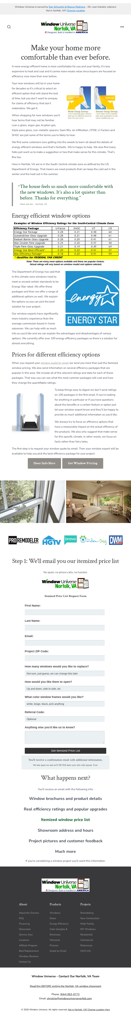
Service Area (26, 934)
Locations (24, 940)
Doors (53, 918)
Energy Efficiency (59, 923)
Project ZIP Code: (37, 651)
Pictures (54, 945)
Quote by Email (58, 950)
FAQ (21, 918)
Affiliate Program (28, 945)
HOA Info (85, 950)
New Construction (90, 918)
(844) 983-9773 (70, 994)
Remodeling (86, 912)
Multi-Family (87, 923)
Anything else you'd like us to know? (50, 727)
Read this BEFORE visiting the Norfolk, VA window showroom (65, 986)
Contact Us (25, 961)
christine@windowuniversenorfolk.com (69, 998)
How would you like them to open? (48, 681)
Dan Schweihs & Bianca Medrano (67, 6)
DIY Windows (88, 929)
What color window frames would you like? (54, 697)
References (86, 945)
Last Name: (32, 620)
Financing (24, 923)
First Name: (33, 605)
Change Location (76, 10)
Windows (55, 912)
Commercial (86, 940)
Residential (86, 934)
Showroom (25, 929)
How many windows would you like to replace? (57, 666)
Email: (29, 636)
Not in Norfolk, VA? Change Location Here (89, 1009)
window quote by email (55, 363)
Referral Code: (35, 712)
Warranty (55, 940)
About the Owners (29, 912)
